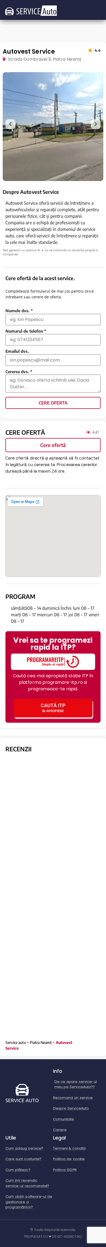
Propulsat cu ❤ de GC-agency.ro (53, 1236)
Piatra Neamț (41, 1042)
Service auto (15, 1042)
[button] (10, 124)
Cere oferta (53, 403)
